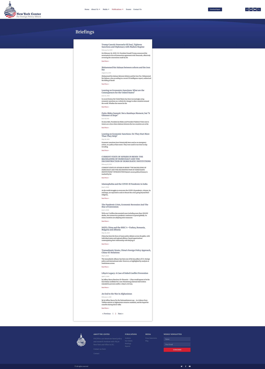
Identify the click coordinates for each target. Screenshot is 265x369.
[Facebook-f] (247, 9)
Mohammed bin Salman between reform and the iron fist (126, 68)
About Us (94, 9)
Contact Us (137, 9)
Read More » (105, 61)
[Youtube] (255, 9)
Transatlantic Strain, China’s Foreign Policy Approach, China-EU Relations (126, 251)
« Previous (106, 314)
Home (87, 9)
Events (128, 9)
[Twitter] (251, 9)
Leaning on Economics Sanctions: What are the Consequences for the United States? (123, 91)
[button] (259, 9)
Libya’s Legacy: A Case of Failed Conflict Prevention (125, 273)
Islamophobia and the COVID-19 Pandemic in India (125, 184)
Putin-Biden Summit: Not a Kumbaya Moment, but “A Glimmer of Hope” (126, 114)
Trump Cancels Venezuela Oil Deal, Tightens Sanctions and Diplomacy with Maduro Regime (123, 45)
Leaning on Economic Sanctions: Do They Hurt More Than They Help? (125, 135)
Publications (117, 9)
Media (105, 9)
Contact (96, 353)
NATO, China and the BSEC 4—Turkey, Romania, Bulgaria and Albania (123, 228)
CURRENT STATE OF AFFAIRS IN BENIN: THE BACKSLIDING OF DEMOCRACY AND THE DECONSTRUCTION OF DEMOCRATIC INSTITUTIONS (126, 159)
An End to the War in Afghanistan (117, 294)
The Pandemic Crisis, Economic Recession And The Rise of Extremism (125, 205)
